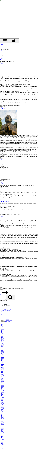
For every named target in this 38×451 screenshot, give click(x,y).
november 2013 (2, 397)
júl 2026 (2, 324)
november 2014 (2, 392)
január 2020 (2, 362)
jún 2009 (2, 420)
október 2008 (2, 424)
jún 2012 (2, 404)
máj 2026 (2, 325)
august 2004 (2, 445)
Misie (1, 314)
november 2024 (2, 334)
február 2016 (2, 385)
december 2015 (2, 386)
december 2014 (2, 391)
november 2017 (2, 374)
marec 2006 (2, 437)
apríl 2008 (2, 426)
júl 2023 (2, 341)
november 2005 (2, 439)
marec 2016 (2, 384)
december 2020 (2, 357)
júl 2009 (2, 419)
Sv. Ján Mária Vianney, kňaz (4, 108)
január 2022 (2, 350)
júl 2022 (2, 347)
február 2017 (2, 379)
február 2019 (2, 367)
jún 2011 (2, 409)
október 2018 (2, 369)
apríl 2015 (2, 389)
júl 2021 (2, 353)
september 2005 (2, 440)
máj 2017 (2, 377)
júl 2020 (2, 359)
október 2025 (2, 329)
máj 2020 (2, 360)
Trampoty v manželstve (3, 64)
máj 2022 (2, 348)
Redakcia (2, 46)
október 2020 (2, 358)
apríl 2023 (2, 343)
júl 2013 (2, 398)
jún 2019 (2, 365)
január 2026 (2, 327)
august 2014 (2, 393)
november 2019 (2, 363)
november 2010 (2, 412)
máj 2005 (2, 442)
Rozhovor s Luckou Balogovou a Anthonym (6, 217)
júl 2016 (2, 382)
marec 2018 (2, 372)
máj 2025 (2, 331)
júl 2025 (2, 330)
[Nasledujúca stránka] (5, 294)
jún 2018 (2, 371)
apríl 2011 (2, 410)
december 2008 (2, 423)
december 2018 (2, 368)
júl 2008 (2, 425)
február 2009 (2, 422)
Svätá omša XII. (7, 319)
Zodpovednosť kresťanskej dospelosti (8, 320)
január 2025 (2, 333)
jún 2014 (2, 394)
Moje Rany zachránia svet (7, 321)
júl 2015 (2, 388)
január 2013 (2, 401)
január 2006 (2, 438)
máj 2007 (2, 431)
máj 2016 (2, 383)
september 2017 (2, 375)
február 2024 (2, 338)
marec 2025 (2, 332)
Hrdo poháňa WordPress (2, 450)
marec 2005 (2, 443)
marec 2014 (2, 395)
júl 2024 (2, 336)
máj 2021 (2, 354)
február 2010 (2, 416)
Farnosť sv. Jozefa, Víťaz (2, 36)
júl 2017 (2, 376)
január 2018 (2, 373)
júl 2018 (2, 370)
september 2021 (2, 352)
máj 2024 (2, 337)
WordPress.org (2, 449)
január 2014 (2, 396)
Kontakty (2, 47)
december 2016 (2, 380)
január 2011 (2, 411)
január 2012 (2, 406)
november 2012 (2, 402)
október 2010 (2, 413)
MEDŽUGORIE (2, 311)
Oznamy (2, 44)
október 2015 (2, 387)
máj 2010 (2, 415)
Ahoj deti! (1, 183)
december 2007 (2, 428)
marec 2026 (2, 326)
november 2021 (2, 351)
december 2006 (2, 433)
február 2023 (2, 344)
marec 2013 (2, 400)
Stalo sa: (1, 59)
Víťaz (1, 45)
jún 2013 (2, 399)
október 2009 (2, 418)
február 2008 (2, 427)
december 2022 (2, 345)
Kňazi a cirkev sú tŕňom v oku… (5, 201)
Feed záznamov (2, 448)
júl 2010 (2, 414)
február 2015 (2, 390)
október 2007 (2, 429)
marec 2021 (2, 355)
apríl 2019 (2, 366)
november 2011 (2, 407)
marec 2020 (2, 361)
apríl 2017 (2, 378)
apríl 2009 (2, 421)
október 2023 (2, 340)
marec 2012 (2, 405)
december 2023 (2, 339)
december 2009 (2, 417)
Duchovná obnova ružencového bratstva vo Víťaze (6, 309)
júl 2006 (2, 435)
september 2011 (2, 408)
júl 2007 (2, 430)
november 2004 (2, 444)
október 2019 (2, 364)
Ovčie (1, 315)
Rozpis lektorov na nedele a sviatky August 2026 (5, 310)
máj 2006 (2, 436)
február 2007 (2, 432)
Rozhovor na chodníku (3, 160)
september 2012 (2, 403)
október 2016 (2, 381)
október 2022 (2, 346)
